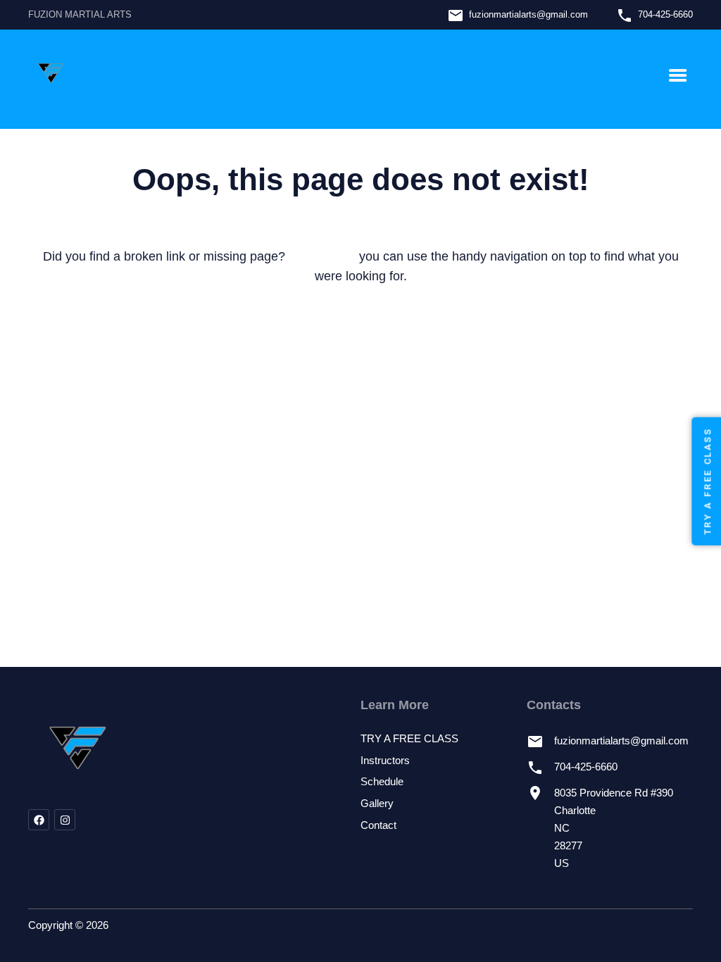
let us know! (322, 256)
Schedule (381, 781)
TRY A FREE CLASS (409, 738)
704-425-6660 (665, 14)
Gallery (377, 803)
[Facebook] (38, 819)
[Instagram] (64, 819)
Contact (378, 825)
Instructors (385, 760)
